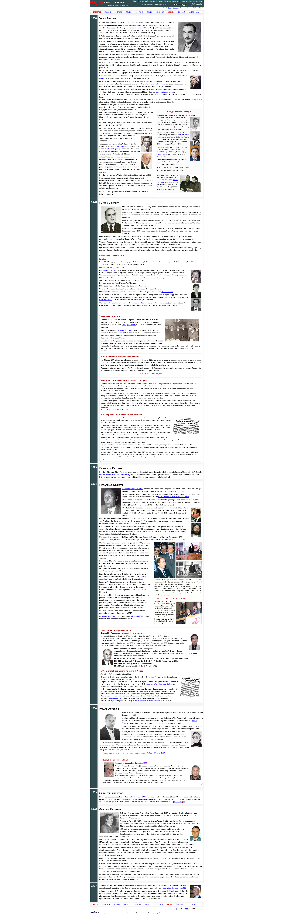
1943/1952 (149, 12)
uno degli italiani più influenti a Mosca (151, 84)
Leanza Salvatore (170, 278)
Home (169, 7)
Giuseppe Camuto (129, 325)
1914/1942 (139, 12)
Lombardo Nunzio (109, 270)
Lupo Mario (173, 149)
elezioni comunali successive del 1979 (131, 303)
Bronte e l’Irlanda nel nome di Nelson (147, 701)
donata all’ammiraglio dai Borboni (160, 684)
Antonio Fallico (124, 51)
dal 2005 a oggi (194, 12)
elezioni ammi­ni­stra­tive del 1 (171, 491)
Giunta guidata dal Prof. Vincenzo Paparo (173, 497)
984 (183, 491)
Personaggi (176, 7)
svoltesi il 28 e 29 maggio (134, 797)
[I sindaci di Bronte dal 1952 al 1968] (179, 909)
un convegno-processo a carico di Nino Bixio (131, 545)
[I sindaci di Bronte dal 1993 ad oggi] (200, 909)
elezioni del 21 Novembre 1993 (174, 888)
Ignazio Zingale (121, 146)
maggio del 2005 (108, 616)
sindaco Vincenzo (106, 531)
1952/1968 (160, 12)
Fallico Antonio (162, 154)
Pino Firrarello (139, 297)
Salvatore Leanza (105, 300)
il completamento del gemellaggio (142, 694)
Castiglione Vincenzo (110, 278)
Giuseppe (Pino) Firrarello (132, 489)
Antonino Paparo (112, 149)
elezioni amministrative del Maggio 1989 (150, 753)
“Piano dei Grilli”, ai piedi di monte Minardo (146, 427)
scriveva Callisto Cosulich (120, 157)
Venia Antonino (183, 278)
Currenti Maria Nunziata (127, 278)
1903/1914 (128, 12)
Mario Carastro (114, 59)
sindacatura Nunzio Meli (144, 28)
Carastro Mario (184, 167)
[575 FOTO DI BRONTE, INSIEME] (196, 5)
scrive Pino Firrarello (123, 330)
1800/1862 (107, 12)
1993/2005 (181, 12)
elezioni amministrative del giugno (114, 475)
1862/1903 (118, 12)
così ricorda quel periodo (165, 92)
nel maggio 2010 (136, 616)
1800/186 (106, 904)
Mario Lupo (161, 41)
